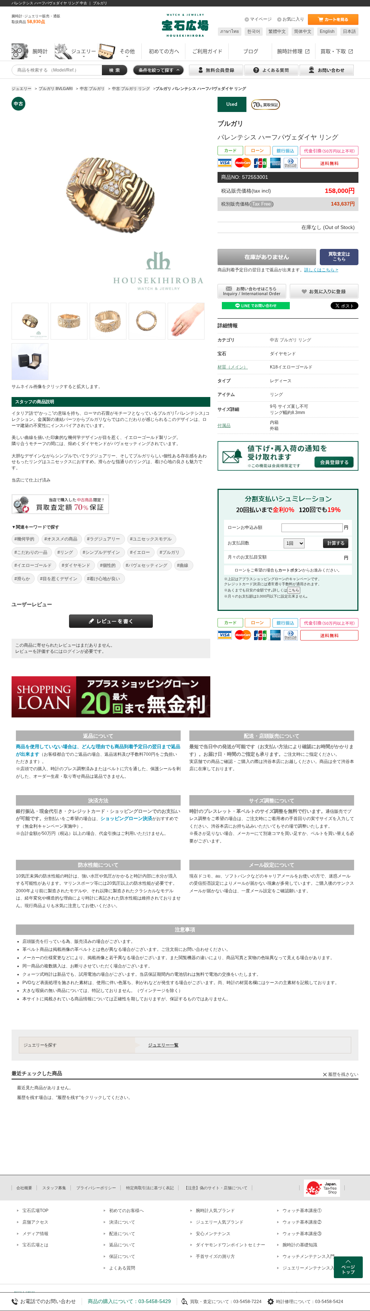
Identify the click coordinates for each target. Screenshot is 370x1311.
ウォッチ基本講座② (302, 1222)
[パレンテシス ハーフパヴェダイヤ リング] (30, 321)
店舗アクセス (35, 1222)
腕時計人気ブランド (215, 1210)
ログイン (71, 651)
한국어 (253, 31)
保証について (122, 1256)
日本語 (349, 31)
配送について (122, 1233)
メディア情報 (35, 1233)
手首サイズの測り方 (215, 1256)
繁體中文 (277, 31)
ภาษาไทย (229, 31)
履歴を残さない (343, 1074)
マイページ (261, 19)
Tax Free (261, 204)
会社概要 (24, 1188)
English (327, 31)
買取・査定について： (211, 1301)
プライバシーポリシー (96, 1188)
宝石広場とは (35, 1244)
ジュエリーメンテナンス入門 (311, 1268)
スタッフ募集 (54, 1188)
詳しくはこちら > (321, 269)
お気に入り (293, 19)
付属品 (224, 425)
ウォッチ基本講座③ (302, 1233)
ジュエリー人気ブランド (220, 1222)
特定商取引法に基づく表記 (150, 1188)
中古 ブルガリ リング (290, 339)
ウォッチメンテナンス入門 (309, 1256)
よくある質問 (122, 1268)
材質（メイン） (233, 367)
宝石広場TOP (35, 1210)
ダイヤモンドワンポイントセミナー (230, 1244)
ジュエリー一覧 (163, 1045)
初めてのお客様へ (126, 1210)
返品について (122, 1244)
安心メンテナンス (213, 1233)
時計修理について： (295, 1301)
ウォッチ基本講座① (302, 1210)
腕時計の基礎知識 (300, 1244)
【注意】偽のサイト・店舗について (216, 1188)
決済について (122, 1222)
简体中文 (302, 31)
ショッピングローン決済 (126, 818)
